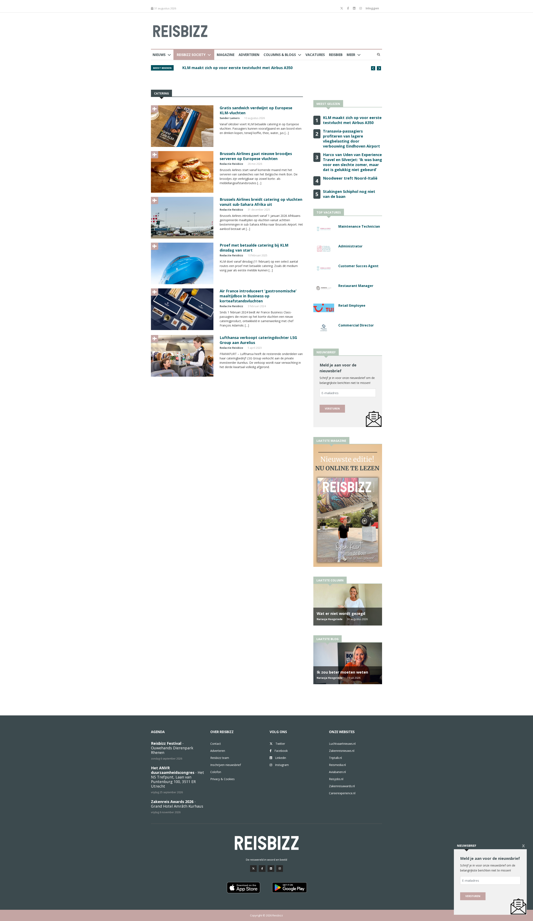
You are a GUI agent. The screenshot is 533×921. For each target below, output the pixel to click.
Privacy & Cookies (222, 779)
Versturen (332, 408)
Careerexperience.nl (342, 793)
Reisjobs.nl (336, 779)
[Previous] (373, 68)
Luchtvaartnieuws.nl (342, 744)
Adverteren (249, 54)
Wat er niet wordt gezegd (341, 613)
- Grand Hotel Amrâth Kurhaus (177, 804)
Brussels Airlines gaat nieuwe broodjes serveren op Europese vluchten (256, 156)
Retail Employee (351, 305)
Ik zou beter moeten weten (342, 672)
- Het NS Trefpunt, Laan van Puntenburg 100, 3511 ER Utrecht (177, 777)
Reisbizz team (219, 758)
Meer (351, 54)
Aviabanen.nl (337, 772)
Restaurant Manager (355, 285)
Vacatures (315, 54)
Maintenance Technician (359, 226)
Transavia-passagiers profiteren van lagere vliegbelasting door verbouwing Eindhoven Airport (351, 139)
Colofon (215, 772)
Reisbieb (335, 54)
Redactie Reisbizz (231, 164)
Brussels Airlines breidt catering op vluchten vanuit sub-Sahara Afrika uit (261, 202)
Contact (215, 744)
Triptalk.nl (335, 758)
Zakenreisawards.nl (342, 786)
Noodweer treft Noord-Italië (350, 178)
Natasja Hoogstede (329, 619)
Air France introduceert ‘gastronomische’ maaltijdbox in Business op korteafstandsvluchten (258, 295)
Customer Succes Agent (358, 266)
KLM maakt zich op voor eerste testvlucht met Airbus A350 (237, 67)
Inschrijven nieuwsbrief (225, 765)
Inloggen (372, 8)
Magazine (225, 54)
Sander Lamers (230, 118)
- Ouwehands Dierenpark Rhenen (172, 748)
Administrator (350, 246)
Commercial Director (356, 325)
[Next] (379, 68)
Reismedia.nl (337, 765)
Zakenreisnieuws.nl (341, 751)
